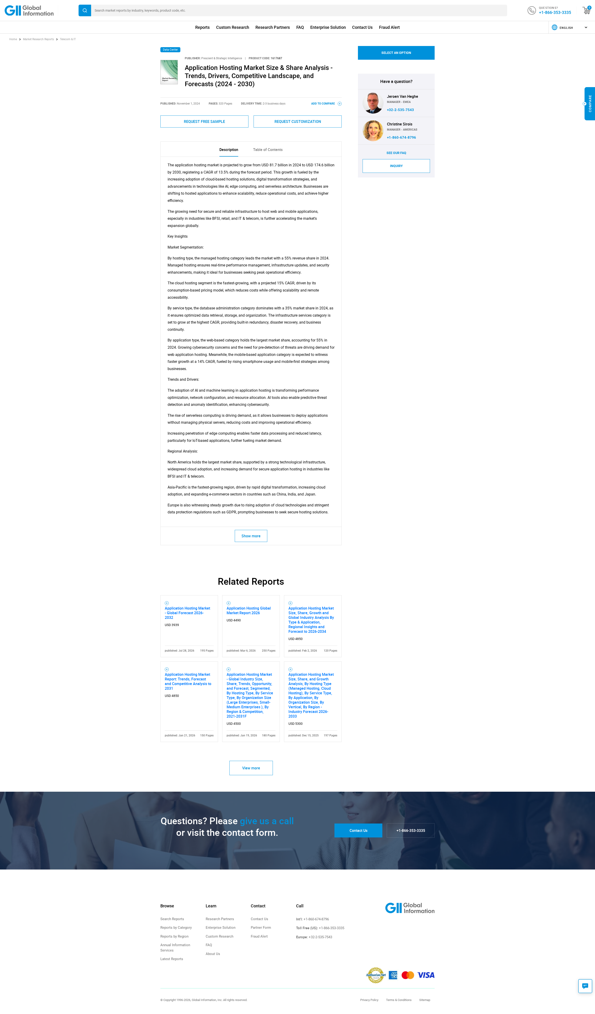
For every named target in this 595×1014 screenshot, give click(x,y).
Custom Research (232, 27)
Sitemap (424, 1000)
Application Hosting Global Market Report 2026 (249, 610)
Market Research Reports (38, 39)
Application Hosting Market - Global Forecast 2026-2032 (187, 613)
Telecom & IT (68, 39)
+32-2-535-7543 (400, 110)
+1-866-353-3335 (555, 12)
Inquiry (396, 166)
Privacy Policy (369, 1000)
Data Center (170, 49)
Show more (251, 535)
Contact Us (362, 27)
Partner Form (261, 927)
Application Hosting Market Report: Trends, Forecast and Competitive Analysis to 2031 (188, 681)
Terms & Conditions (399, 1000)
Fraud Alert (389, 27)
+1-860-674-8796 (401, 137)
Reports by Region (174, 936)
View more (251, 768)
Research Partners (272, 27)
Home (13, 39)
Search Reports (172, 919)
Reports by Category (176, 927)
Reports (202, 27)
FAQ (300, 27)
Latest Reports (171, 959)
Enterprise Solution (328, 27)
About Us (213, 954)
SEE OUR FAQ (396, 153)
